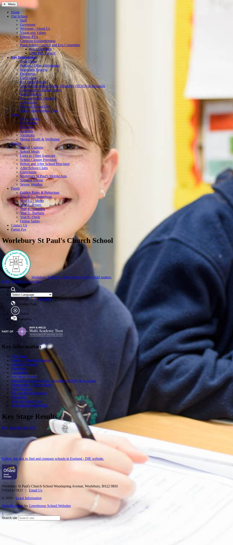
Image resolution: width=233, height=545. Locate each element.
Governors (27, 24)
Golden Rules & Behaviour (39, 192)
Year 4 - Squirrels (32, 209)
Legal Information (29, 498)
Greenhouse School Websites (50, 506)
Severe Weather (31, 184)
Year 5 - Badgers (32, 213)
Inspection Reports (33, 69)
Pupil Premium (30, 94)
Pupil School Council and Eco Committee (50, 45)
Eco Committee (40, 49)
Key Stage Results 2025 (19, 428)
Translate (44, 299)
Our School (19, 16)
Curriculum (28, 78)
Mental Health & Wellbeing (40, 139)
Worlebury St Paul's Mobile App (43, 176)
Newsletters (28, 123)
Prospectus (27, 74)
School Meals (30, 151)
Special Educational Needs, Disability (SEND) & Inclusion (62, 86)
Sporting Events (31, 180)
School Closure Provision (38, 160)
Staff (23, 20)
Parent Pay (18, 229)
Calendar (26, 127)
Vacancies (27, 135)
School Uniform (31, 147)
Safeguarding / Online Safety (41, 90)
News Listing (29, 119)
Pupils (15, 188)
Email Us (35, 490)
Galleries (26, 131)
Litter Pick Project (42, 53)
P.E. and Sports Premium (38, 98)
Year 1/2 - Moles (32, 201)
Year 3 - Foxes (30, 205)
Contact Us (19, 225)
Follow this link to (15, 459)
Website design (12, 506)
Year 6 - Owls (30, 217)
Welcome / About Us (35, 29)
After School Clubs (34, 168)
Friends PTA (29, 37)
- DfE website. (93, 459)
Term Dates (28, 61)
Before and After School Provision (45, 164)
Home (15, 12)
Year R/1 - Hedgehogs (36, 197)
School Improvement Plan (38, 110)
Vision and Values (33, 33)
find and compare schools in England (55, 459)
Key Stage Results (33, 82)
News (15, 115)
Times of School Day (35, 106)
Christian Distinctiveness (38, 41)
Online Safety (30, 221)
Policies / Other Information (40, 65)
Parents (16, 143)
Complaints (28, 172)
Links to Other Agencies (37, 156)
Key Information (24, 57)
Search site (9, 518)
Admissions (28, 102)
